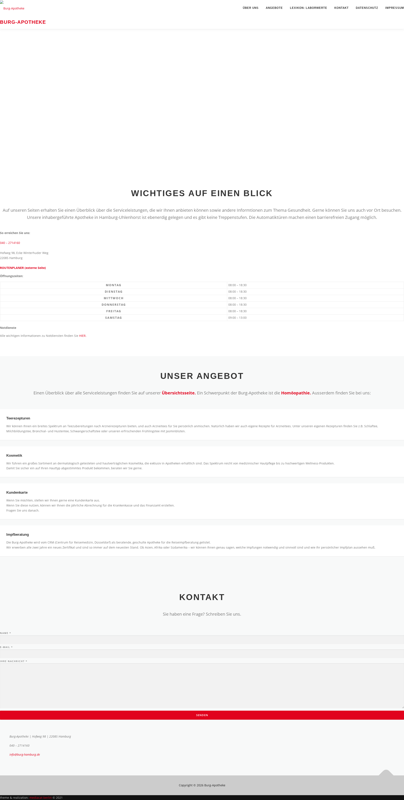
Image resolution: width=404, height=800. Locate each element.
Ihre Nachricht (13, 661)
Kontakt (341, 7)
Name (5, 633)
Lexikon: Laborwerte (308, 7)
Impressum (394, 7)
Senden (202, 715)
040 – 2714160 (10, 243)
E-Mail (6, 647)
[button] (202, 158)
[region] (202, 101)
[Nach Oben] (386, 775)
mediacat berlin (41, 798)
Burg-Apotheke (23, 22)
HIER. (82, 336)
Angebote (274, 7)
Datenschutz (367, 7)
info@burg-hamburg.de (24, 754)
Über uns (251, 7)
